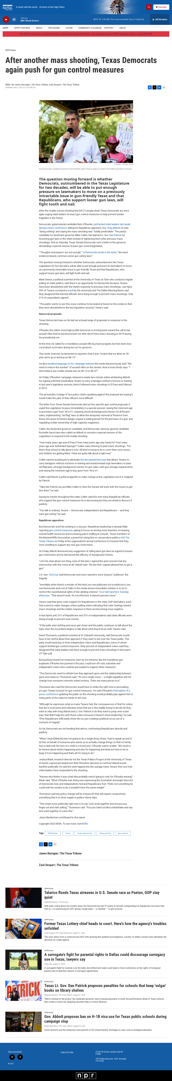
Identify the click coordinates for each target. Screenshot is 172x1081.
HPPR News (10, 50)
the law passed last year (93, 459)
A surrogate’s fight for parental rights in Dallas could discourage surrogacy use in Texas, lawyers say (104, 957)
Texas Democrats (84, 833)
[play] (6, 19)
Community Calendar (90, 28)
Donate (162, 7)
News (5, 28)
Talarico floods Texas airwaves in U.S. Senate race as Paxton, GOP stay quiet (101, 895)
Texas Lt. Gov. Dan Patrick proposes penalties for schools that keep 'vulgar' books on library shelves (105, 988)
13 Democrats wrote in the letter (99, 252)
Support (109, 28)
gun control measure (60, 530)
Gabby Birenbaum (51, 902)
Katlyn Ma (48, 964)
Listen (69, 28)
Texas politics (105, 833)
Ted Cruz (53, 574)
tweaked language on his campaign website (70, 363)
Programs (54, 28)
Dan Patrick (115, 235)
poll (72, 290)
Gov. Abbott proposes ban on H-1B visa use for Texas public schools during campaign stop (105, 1019)
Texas (67, 833)
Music (39, 28)
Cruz (101, 591)
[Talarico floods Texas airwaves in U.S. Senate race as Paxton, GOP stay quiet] (23, 898)
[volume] (14, 20)
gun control (123, 833)
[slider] (18, 19)
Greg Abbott (113, 227)
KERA (85, 823)
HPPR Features (22, 28)
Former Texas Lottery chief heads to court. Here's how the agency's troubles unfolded (105, 926)
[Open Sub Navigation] (10, 28)
